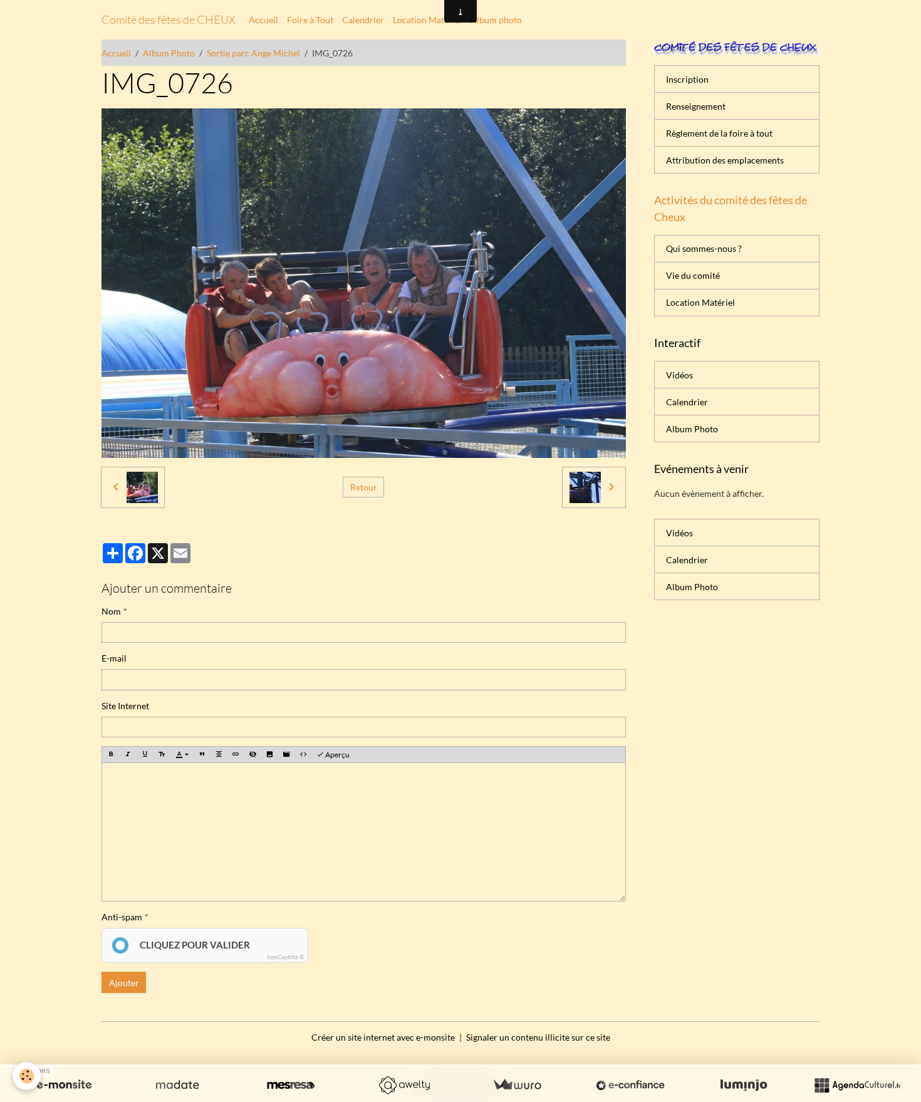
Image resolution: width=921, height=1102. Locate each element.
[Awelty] (404, 1085)
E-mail (114, 658)
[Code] (303, 754)
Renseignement (696, 106)
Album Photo (169, 53)
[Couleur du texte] (182, 755)
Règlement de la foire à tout (719, 133)
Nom (111, 611)
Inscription (687, 79)
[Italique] (128, 754)
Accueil (263, 19)
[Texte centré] (218, 754)
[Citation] (202, 754)
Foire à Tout (310, 19)
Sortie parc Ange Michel (253, 53)
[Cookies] (27, 1076)
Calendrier (363, 19)
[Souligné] (145, 754)
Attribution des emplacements (725, 160)
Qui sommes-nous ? (704, 248)
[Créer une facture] (517, 1085)
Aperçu (337, 754)
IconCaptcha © (285, 957)
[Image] (269, 754)
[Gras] (111, 754)
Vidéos (679, 375)
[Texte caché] (252, 754)
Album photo (496, 19)
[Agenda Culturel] (857, 1085)
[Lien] (235, 754)
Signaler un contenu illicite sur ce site (538, 1037)
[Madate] (177, 1085)
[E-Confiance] (630, 1085)
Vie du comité (693, 275)
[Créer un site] (64, 1085)
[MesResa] (291, 1085)
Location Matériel (427, 19)
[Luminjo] (744, 1085)
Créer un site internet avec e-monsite (383, 1037)
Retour (363, 487)
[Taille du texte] (161, 754)
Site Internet (125, 705)
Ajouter (124, 982)
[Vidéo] (286, 754)
